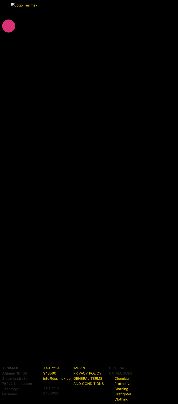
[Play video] (8, 26)
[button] (166, 8)
